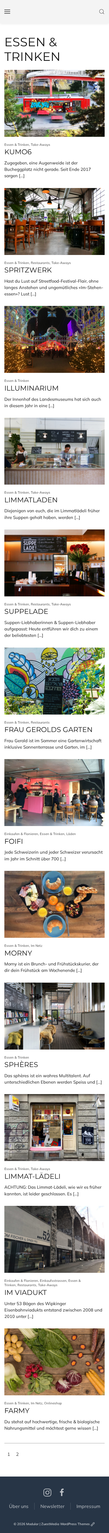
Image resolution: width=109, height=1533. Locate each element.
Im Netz (36, 946)
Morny (18, 953)
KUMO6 (18, 152)
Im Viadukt (25, 1292)
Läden (71, 834)
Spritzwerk (28, 270)
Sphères (21, 1064)
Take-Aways (40, 145)
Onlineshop (53, 1403)
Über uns (18, 1506)
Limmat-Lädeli (32, 1176)
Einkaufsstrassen (53, 1281)
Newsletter (52, 1506)
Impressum (88, 1506)
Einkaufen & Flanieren (21, 834)
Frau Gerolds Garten (48, 729)
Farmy (16, 1410)
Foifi (13, 841)
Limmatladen (31, 500)
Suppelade (26, 611)
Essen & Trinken (16, 145)
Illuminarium (31, 388)
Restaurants (40, 263)
